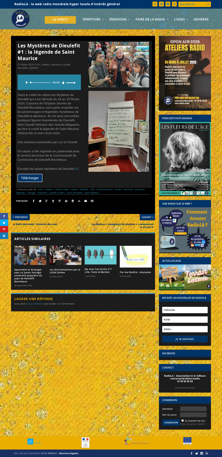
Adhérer (201, 19)
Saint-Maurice (92, 192)
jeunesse (140, 189)
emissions (56, 64)
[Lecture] (26, 82)
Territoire (91, 19)
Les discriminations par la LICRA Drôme (65, 271)
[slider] (69, 82)
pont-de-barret (75, 192)
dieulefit (84, 189)
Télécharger (30, 178)
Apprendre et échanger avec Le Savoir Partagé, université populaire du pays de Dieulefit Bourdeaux (28, 275)
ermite (118, 189)
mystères (34, 67)
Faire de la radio (150, 19)
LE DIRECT (60, 20)
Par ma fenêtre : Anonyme (135, 272)
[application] (49, 82)
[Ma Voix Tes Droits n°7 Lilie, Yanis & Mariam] (101, 255)
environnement (105, 189)
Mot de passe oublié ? (193, 424)
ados (40, 189)
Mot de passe (169, 414)
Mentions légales (68, 453)
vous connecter (35, 303)
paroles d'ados (57, 192)
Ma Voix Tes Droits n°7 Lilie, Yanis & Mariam (98, 271)
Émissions (118, 19)
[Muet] (63, 82)
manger (31, 192)
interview (128, 189)
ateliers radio (62, 189)
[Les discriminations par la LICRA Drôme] (65, 255)
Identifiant (167, 408)
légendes (20, 192)
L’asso (179, 19)
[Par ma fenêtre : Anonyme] (136, 257)
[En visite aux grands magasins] (118, 86)
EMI (93, 189)
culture (74, 189)
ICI (76, 168)
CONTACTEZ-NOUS (185, 387)
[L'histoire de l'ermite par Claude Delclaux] (118, 170)
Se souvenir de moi (195, 420)
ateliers (46, 64)
